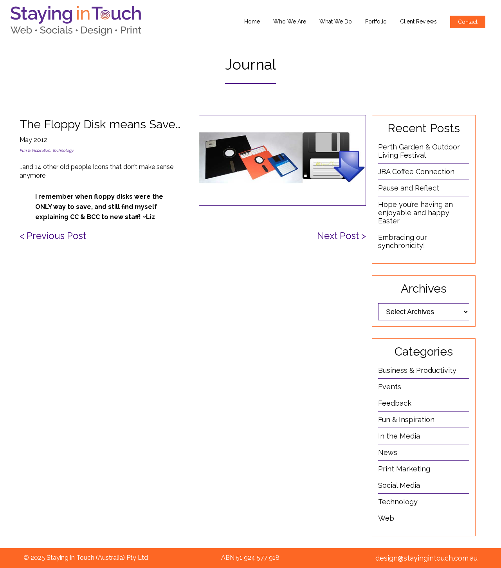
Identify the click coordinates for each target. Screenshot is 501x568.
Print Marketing (404, 469)
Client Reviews (418, 21)
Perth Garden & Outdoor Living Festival (419, 151)
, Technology (61, 150)
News (387, 452)
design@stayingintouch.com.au (426, 558)
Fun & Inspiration (35, 150)
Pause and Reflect (408, 188)
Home (252, 21)
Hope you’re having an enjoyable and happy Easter (415, 212)
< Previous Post (53, 235)
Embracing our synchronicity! (402, 241)
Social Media (399, 485)
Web (386, 518)
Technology (398, 502)
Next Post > (341, 235)
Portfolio (376, 21)
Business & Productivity (417, 370)
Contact (468, 22)
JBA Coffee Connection (416, 171)
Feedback (394, 403)
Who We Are (289, 21)
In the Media (399, 436)
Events (389, 387)
